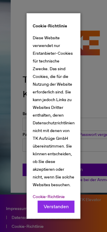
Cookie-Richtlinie (49, 197)
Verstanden (56, 207)
